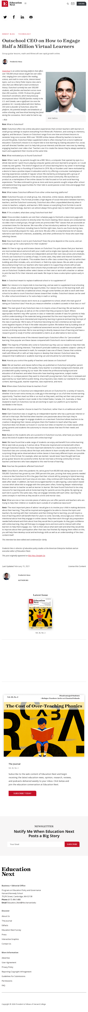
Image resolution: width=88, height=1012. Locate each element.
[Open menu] (25, 3)
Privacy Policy (7, 967)
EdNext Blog (8, 34)
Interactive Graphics (10, 939)
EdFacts (5, 925)
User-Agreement (9, 962)
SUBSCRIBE (81, 4)
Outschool (6, 71)
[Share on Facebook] (13, 17)
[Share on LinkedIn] (22, 17)
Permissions (7, 981)
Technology (24, 34)
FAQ (3, 985)
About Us (6, 916)
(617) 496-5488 (14, 899)
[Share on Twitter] (5, 17)
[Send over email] (31, 17)
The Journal (7, 921)
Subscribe (72, 844)
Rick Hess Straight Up (36, 555)
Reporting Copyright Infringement (16, 971)
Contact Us (6, 944)
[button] (68, 4)
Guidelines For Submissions (13, 976)
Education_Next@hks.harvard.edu (21, 902)
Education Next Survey (11, 930)
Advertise (6, 958)
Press (4, 934)
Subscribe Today (22, 793)
